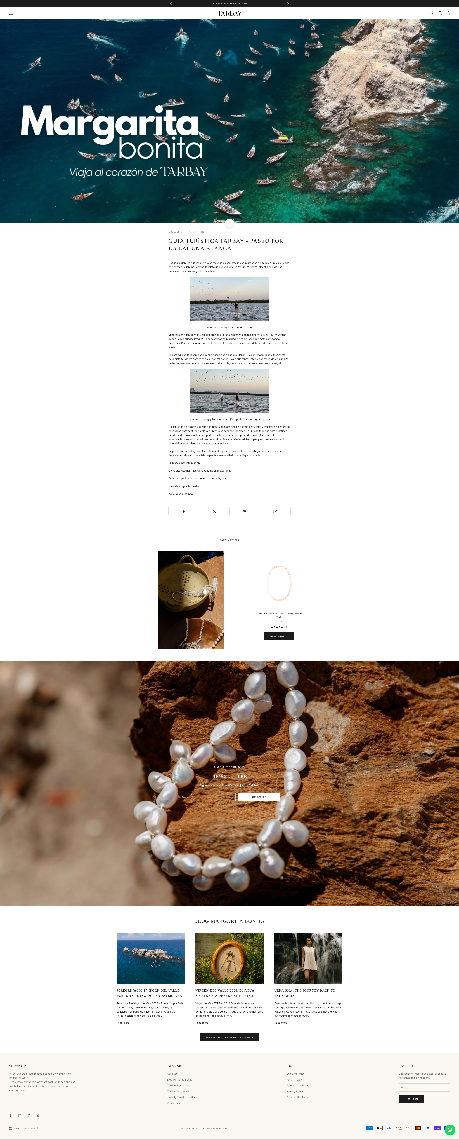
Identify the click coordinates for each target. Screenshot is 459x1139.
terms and (266, 587)
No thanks (264, 582)
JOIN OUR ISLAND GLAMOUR (264, 576)
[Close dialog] (296, 522)
